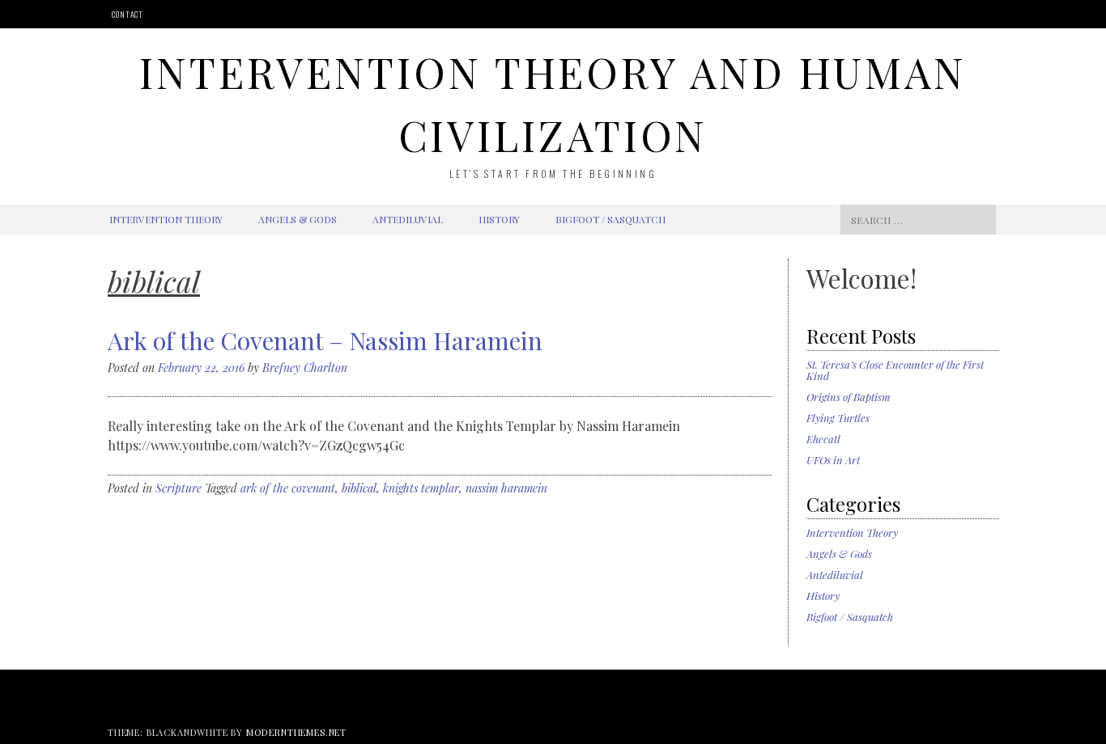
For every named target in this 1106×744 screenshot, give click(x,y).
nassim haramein (506, 488)
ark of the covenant (287, 488)
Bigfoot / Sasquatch (610, 219)
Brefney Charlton (304, 367)
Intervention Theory (166, 219)
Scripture (178, 488)
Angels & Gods (297, 219)
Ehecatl (823, 439)
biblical (359, 488)
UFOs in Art (833, 460)
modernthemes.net (296, 732)
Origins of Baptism (848, 397)
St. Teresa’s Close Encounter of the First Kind (895, 370)
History (499, 219)
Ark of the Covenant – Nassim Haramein (325, 340)
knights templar (421, 488)
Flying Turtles (838, 418)
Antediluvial (407, 219)
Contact (127, 14)
